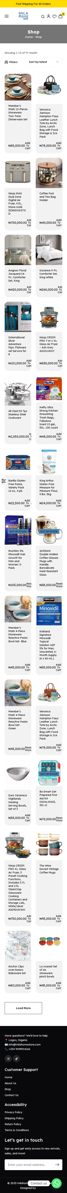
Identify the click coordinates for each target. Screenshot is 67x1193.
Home (29, 37)
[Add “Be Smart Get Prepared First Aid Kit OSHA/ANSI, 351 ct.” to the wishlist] (55, 769)
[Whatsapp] (57, 1183)
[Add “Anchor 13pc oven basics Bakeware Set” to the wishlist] (23, 940)
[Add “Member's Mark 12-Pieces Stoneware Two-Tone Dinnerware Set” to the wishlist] (23, 83)
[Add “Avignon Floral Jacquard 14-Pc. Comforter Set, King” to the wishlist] (23, 244)
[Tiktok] (16, 1058)
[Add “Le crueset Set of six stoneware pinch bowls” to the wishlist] (55, 940)
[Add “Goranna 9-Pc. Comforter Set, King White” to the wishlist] (55, 244)
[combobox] (43, 62)
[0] (60, 16)
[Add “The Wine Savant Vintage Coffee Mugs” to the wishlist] (55, 839)
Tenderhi (41, 1188)
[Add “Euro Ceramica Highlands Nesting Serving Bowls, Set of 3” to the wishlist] (23, 769)
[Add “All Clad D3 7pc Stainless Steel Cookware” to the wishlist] (23, 385)
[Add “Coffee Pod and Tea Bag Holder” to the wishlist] (55, 167)
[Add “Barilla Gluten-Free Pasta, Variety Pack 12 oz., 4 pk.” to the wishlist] (23, 458)
